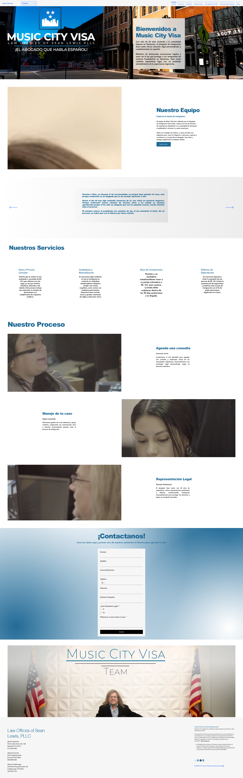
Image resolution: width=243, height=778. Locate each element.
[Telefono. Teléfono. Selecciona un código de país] (103, 583)
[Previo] (13, 207)
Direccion (103, 588)
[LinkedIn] (203, 760)
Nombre (103, 552)
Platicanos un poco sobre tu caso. (113, 617)
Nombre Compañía (107, 597)
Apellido (103, 561)
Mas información (205, 741)
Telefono (103, 579)
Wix (223, 766)
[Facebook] (198, 760)
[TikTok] (201, 760)
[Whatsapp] (195, 760)
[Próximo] (230, 207)
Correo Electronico (107, 570)
